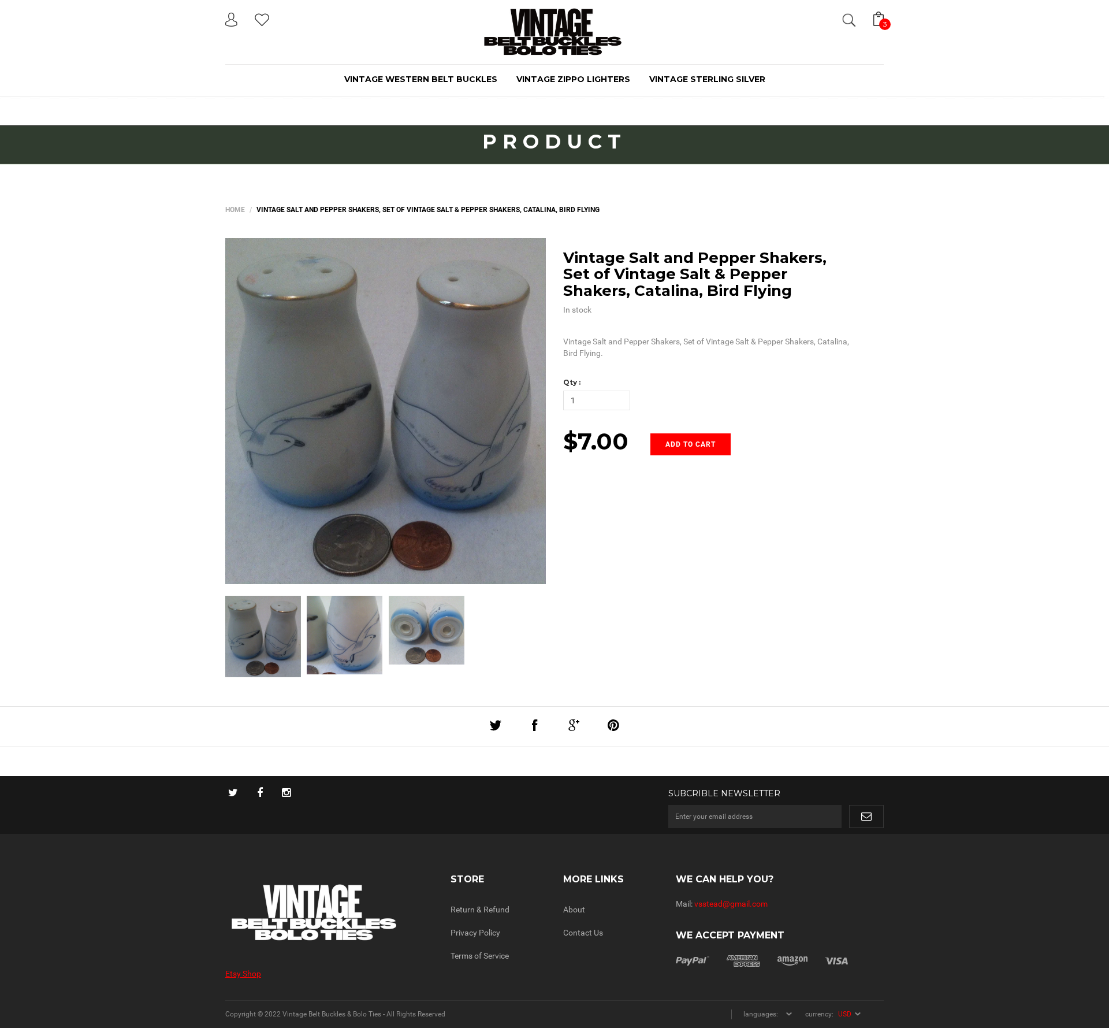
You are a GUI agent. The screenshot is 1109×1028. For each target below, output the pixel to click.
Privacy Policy (475, 932)
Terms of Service (480, 955)
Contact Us (583, 932)
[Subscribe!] (866, 816)
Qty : (571, 382)
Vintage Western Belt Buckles (420, 79)
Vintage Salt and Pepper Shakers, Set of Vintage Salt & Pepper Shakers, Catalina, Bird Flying (695, 274)
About (574, 909)
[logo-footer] (329, 912)
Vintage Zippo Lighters (573, 79)
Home (235, 210)
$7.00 (595, 441)
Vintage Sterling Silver (707, 79)
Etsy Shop (243, 973)
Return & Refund (480, 909)
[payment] (762, 960)
